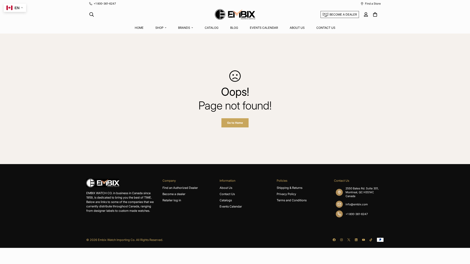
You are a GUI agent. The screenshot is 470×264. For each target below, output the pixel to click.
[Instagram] (341, 239)
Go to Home (235, 122)
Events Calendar (231, 206)
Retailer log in (171, 200)
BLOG (234, 28)
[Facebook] (334, 239)
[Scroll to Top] (463, 244)
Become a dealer (173, 194)
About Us (226, 188)
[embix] (235, 14)
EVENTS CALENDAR (264, 28)
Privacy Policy (286, 194)
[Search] (91, 14)
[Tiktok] (370, 239)
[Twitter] (348, 239)
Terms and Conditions (292, 200)
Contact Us (227, 194)
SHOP (159, 28)
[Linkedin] (356, 239)
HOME (139, 28)
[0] (375, 14)
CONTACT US (325, 28)
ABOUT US (297, 28)
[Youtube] (363, 239)
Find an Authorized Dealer (180, 188)
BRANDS (184, 28)
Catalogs (226, 200)
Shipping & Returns (289, 188)
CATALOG (211, 28)
